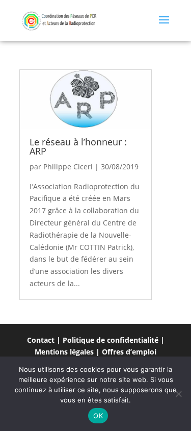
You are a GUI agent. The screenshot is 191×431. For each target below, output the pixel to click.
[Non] (178, 394)
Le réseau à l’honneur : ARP (78, 146)
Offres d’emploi (129, 352)
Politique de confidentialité (110, 340)
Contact (40, 340)
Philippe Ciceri (68, 166)
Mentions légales (64, 352)
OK (98, 416)
